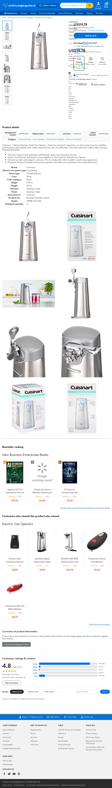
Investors (6, 741)
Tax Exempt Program (66, 748)
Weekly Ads (88, 717)
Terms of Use (91, 729)
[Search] (89, 5)
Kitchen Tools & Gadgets (43, 17)
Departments (12, 13)
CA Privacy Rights (93, 737)
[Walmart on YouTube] (14, 774)
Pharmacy (79, 13)
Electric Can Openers (73, 139)
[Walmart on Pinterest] (18, 774)
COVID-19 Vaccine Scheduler (69, 729)
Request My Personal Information (94, 742)
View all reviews (11, 683)
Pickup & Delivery (65, 13)
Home (4, 17)
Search (105, 691)
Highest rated (33, 691)
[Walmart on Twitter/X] (9, 774)
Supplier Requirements (11, 748)
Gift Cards (34, 744)
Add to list (82, 84)
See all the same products (99, 624)
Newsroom (7, 737)
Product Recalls (64, 744)
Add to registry (99, 84)
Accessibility (63, 741)
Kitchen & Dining (14, 17)
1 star (36, 676)
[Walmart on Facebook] (4, 774)
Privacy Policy (91, 733)
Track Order (71, 717)
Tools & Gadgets (27, 17)
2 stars (35, 673)
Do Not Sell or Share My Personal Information (95, 748)
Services (24, 13)
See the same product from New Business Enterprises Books (85, 508)
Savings (33, 13)
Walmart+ (34, 741)
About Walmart (8, 729)
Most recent (16, 691)
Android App (7, 764)
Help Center (55, 717)
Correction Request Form (16, 644)
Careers (89, 13)
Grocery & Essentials (47, 13)
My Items (99, 13)
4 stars (35, 667)
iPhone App (7, 760)
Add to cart (90, 35)
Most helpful (49, 691)
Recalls (61, 737)
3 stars (35, 670)
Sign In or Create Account (32, 717)
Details (94, 79)
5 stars (35, 664)
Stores (32, 733)
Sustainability (8, 744)
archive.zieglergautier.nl (99, 75)
